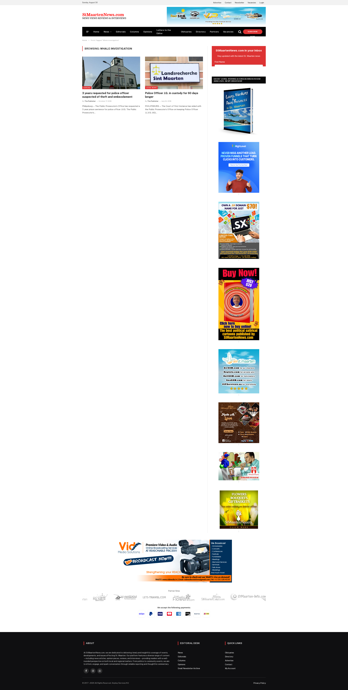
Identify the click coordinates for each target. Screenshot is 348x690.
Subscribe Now (253, 32)
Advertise (217, 3)
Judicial (86, 88)
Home (96, 32)
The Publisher (90, 101)
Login (262, 3)
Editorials (121, 32)
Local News (151, 88)
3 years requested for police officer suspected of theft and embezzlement (107, 94)
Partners (214, 32)
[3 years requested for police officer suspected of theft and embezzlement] (111, 73)
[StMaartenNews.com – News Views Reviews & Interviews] (104, 16)
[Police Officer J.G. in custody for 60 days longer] (174, 73)
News (106, 32)
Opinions (147, 32)
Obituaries (186, 32)
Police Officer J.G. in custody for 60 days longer (171, 94)
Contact (228, 3)
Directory (201, 32)
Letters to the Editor (164, 31)
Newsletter (239, 3)
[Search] (240, 32)
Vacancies (252, 3)
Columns (134, 32)
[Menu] (87, 32)
